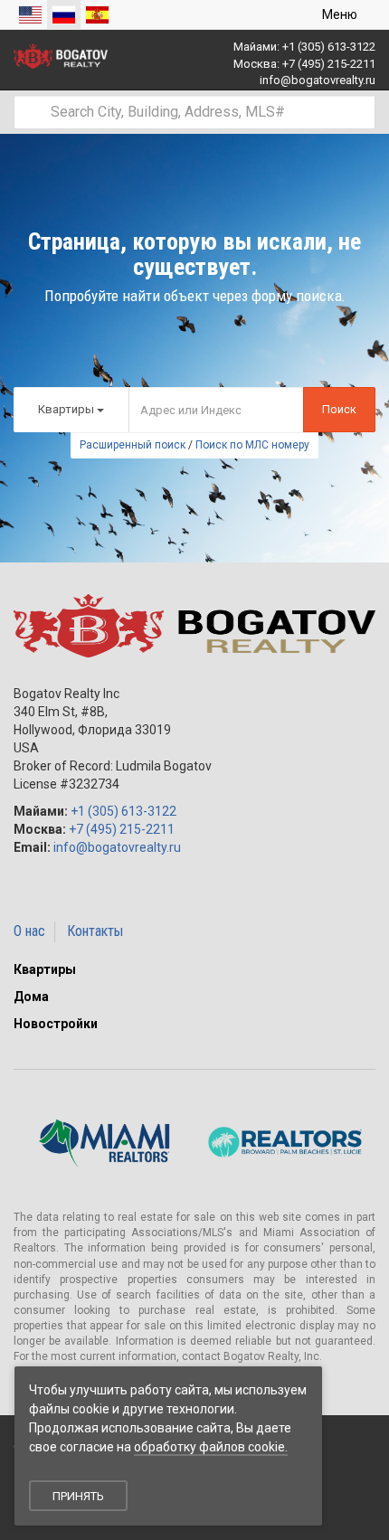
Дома (31, 996)
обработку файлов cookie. (211, 1447)
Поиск (339, 409)
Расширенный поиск (132, 445)
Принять (78, 1496)
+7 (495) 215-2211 (328, 64)
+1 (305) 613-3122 (328, 46)
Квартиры (45, 969)
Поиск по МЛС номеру (252, 445)
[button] (370, 969)
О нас (29, 931)
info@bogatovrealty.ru (317, 80)
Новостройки (56, 1023)
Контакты (95, 931)
